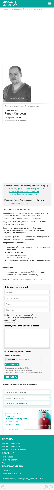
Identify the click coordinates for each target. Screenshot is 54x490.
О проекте (6, 470)
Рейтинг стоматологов (11, 446)
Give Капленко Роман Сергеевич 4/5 (12, 322)
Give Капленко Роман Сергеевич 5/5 (14, 322)
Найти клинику (8, 457)
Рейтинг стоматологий (11, 443)
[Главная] (11, 3)
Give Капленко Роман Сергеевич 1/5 (6, 322)
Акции (4, 463)
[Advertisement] (27, 38)
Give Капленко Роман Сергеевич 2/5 (8, 322)
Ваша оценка (10, 320)
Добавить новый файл (13, 355)
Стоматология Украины (11, 473)
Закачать (13, 364)
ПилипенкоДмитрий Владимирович (16, 417)
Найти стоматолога (10, 460)
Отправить (11, 377)
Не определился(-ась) (28, 318)
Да (9, 318)
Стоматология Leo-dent (18, 203)
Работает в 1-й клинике (12, 424)
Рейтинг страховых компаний (14, 449)
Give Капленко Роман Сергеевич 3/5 (10, 322)
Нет (14, 318)
